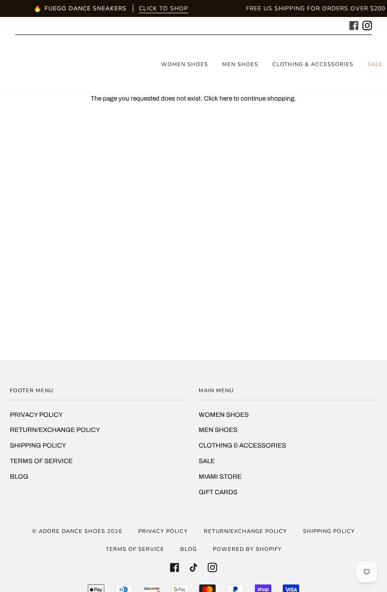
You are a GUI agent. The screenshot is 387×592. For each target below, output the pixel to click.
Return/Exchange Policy (55, 429)
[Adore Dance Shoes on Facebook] (354, 24)
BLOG (19, 476)
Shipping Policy (38, 445)
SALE (207, 461)
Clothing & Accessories (242, 445)
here (225, 98)
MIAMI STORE (220, 476)
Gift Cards (218, 492)
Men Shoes (218, 429)
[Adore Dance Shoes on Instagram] (367, 24)
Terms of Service (41, 461)
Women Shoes (224, 414)
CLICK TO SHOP (163, 8)
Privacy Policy (36, 414)
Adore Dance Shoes (72, 531)
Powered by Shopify (247, 549)
